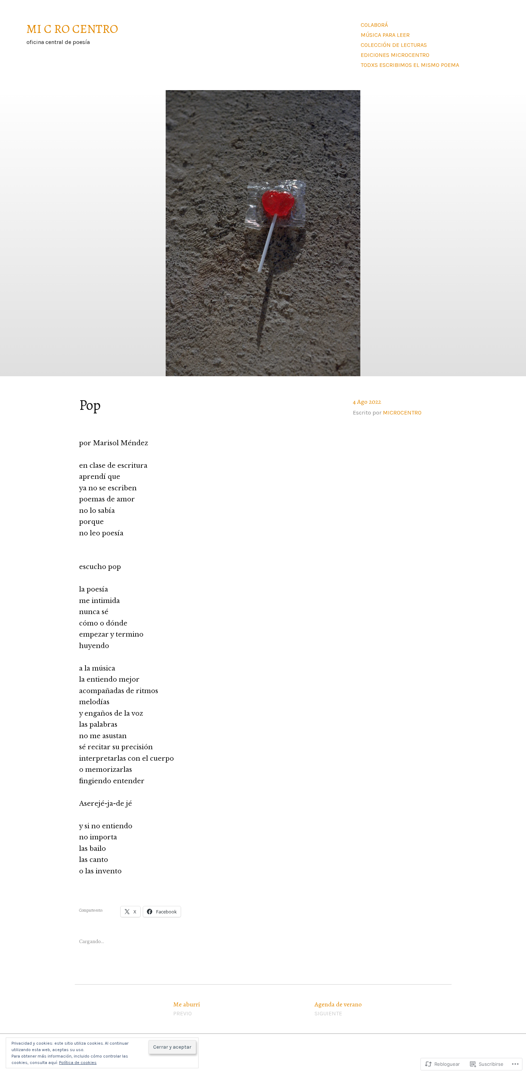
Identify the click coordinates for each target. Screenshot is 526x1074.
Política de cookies (78, 1062)
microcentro (402, 412)
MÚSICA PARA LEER (385, 34)
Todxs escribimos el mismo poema (410, 65)
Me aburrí (186, 1008)
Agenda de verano (338, 1008)
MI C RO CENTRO (72, 28)
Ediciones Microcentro (395, 55)
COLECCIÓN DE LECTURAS (394, 44)
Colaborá (374, 24)
